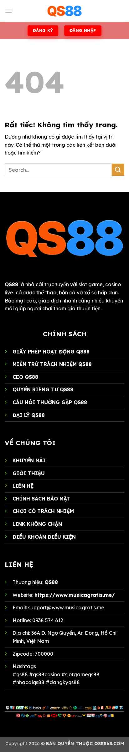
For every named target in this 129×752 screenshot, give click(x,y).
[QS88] (64, 11)
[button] (8, 10)
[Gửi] (118, 170)
